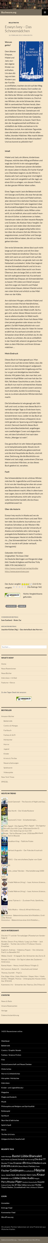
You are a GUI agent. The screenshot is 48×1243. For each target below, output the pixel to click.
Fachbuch (7, 730)
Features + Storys (8, 682)
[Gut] (22, 587)
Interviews (5, 1083)
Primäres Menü (45, 12)
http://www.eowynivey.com (17, 571)
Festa (38, 1166)
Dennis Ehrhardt (18, 1159)
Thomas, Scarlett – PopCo (11, 973)
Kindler (22, 606)
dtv (24, 1163)
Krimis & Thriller (10, 758)
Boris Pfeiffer (5, 1159)
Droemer (17, 1163)
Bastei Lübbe (20, 1156)
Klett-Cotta (31, 1175)
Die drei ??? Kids (7, 1163)
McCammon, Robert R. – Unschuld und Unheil (19, 969)
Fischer (5, 1170)
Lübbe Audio (27, 1178)
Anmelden (5, 1203)
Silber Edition (22, 1185)
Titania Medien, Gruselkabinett (13, 1187)
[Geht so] (19, 587)
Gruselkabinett (29, 1171)
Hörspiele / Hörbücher (10, 1078)
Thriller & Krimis (8, 1134)
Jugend (6, 749)
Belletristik (14, 23)
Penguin (36, 1178)
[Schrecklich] (14, 587)
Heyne (39, 1170)
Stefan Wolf (31, 1185)
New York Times (7, 777)
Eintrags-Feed (6, 1208)
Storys (3, 1130)
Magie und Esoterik (9, 1097)
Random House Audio (29, 1182)
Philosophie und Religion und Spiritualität (17, 1106)
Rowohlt (41, 1182)
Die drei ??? (40, 1159)
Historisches (6, 1069)
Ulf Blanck (33, 1187)
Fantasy (32, 1166)
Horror (6, 744)
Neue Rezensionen (8, 668)
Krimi (10, 1178)
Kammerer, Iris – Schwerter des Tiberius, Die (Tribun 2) (23, 985)
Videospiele (8, 772)
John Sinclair (21, 1175)
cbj (11, 1159)
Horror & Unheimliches (10, 1074)
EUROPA (5, 1166)
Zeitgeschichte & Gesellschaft (13, 1139)
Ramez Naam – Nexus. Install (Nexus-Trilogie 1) (19, 965)
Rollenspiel (5, 1111)
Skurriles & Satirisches (10, 1120)
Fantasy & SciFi (10, 735)
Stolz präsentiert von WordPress (29, 1240)
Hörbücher (8, 740)
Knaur (41, 1174)
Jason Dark (10, 1175)
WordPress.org (7, 1217)
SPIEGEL (4, 782)
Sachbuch (5, 1116)
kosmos (4, 1178)
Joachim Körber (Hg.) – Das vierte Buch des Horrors (21, 628)
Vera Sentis (27, 35)
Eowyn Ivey (11, 606)
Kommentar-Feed (8, 1212)
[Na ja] (16, 587)
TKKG (28, 1187)
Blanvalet (35, 1156)
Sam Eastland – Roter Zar (11, 618)
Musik (3, 1102)
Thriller (38, 1185)
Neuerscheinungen (11, 763)
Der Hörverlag (29, 1159)
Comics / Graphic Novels (11, 1050)
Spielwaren (8, 768)
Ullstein (40, 1187)
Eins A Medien (34, 1163)
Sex (13, 1185)
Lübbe (16, 1178)
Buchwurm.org (8, 12)
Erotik (43, 1163)
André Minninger (6, 1156)
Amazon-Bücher (7, 716)
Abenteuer (5, 1041)
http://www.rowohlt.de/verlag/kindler (21, 568)
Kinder (6, 754)
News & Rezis (6, 1001)
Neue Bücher (6, 673)
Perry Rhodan (8, 1181)
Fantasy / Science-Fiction (11, 1055)
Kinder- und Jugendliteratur (12, 1088)
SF (16, 1185)
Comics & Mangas (11, 726)
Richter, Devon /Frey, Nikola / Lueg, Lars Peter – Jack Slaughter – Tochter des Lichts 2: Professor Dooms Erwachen (22, 943)
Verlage (4, 1010)
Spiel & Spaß (6, 1125)
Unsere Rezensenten (9, 1006)
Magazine (5, 1092)
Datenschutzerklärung (10, 1015)
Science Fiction (6, 1185)
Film (3, 1059)
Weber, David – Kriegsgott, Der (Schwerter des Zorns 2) (23, 956)
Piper (18, 1181)
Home (3, 664)
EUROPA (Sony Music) (19, 1166)
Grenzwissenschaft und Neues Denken (16, 1064)
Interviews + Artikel (9, 678)
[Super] (25, 587)
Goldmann (17, 1170)
